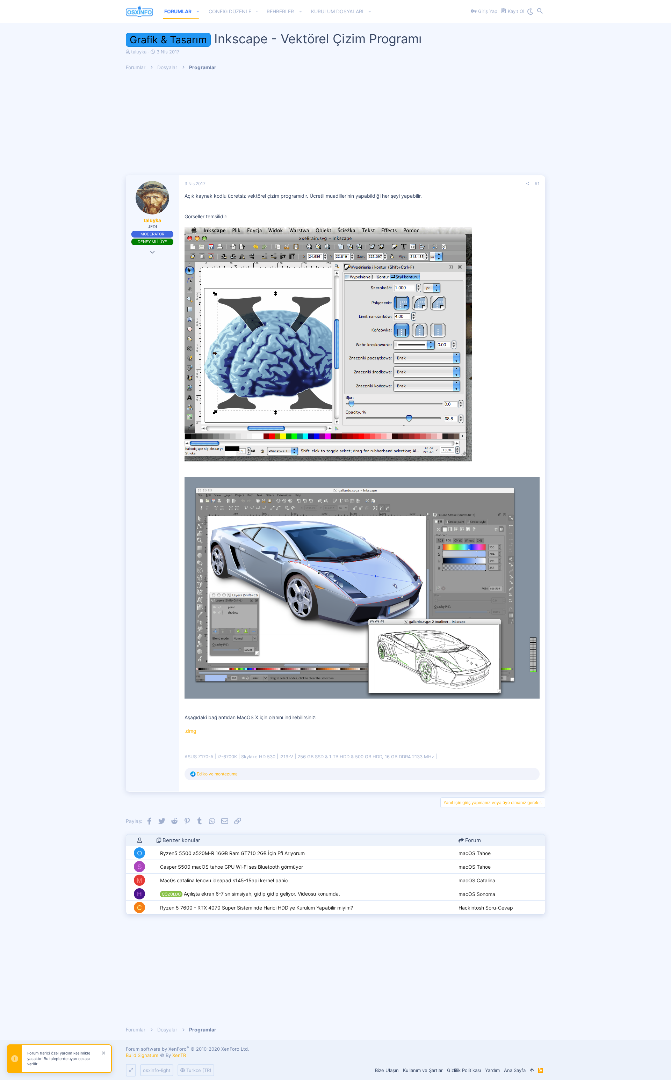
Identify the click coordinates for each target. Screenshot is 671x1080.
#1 (537, 183)
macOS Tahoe (475, 853)
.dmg (190, 731)
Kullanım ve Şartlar (423, 1070)
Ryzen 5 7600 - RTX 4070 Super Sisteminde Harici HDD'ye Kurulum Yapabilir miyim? (256, 908)
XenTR (179, 1055)
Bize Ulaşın (387, 1070)
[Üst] (532, 1070)
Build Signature (142, 1055)
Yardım (492, 1070)
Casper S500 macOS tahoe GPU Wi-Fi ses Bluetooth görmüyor (231, 867)
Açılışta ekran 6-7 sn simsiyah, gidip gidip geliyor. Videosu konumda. (251, 894)
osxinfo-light (157, 1070)
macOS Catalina (477, 880)
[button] (198, 11)
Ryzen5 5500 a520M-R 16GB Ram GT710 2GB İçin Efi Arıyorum (232, 853)
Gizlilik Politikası (464, 1070)
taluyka (138, 51)
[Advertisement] (335, 126)
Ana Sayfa (515, 1070)
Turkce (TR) (198, 1070)
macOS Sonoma (477, 894)
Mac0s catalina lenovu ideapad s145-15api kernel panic (224, 880)
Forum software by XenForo (187, 1049)
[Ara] (540, 11)
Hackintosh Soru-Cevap (486, 908)
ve (217, 773)
